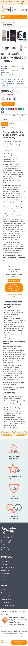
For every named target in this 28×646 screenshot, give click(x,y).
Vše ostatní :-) (5, 580)
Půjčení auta (5, 577)
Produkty (6, 17)
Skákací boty (5, 564)
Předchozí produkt (7, 433)
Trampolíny (5, 570)
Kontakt (4, 1)
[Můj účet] (18, 10)
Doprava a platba (7, 593)
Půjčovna (6, 557)
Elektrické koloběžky (7, 567)
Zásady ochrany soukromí (20, 636)
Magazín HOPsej (6, 599)
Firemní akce (5, 574)
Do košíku (8, 104)
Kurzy (23, 1)
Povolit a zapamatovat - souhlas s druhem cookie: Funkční (14, 287)
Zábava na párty (14, 1)
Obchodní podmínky (8, 605)
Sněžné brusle (5, 561)
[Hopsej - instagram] (11, 538)
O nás (4, 585)
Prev (2, 48)
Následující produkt (21, 433)
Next (25, 48)
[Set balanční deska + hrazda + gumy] (14, 35)
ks (10, 99)
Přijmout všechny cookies (18, 642)
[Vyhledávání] (15, 10)
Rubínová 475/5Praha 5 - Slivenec (7, 543)
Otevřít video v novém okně (14, 295)
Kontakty (4, 608)
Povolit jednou (14, 280)
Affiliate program (6, 602)
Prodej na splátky (6, 596)
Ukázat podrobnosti (4, 641)
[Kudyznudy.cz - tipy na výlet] (10, 550)
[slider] (15, 66)
